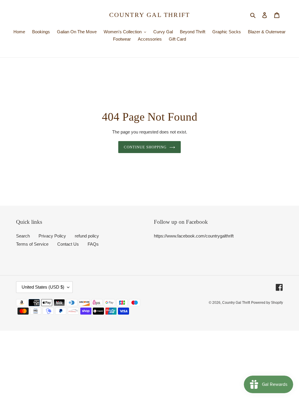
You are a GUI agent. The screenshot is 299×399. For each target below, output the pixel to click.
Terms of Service (32, 244)
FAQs (93, 244)
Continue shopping (145, 147)
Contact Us (68, 244)
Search (23, 235)
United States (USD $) (43, 286)
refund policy (87, 235)
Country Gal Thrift (149, 14)
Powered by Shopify (267, 303)
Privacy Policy (52, 235)
